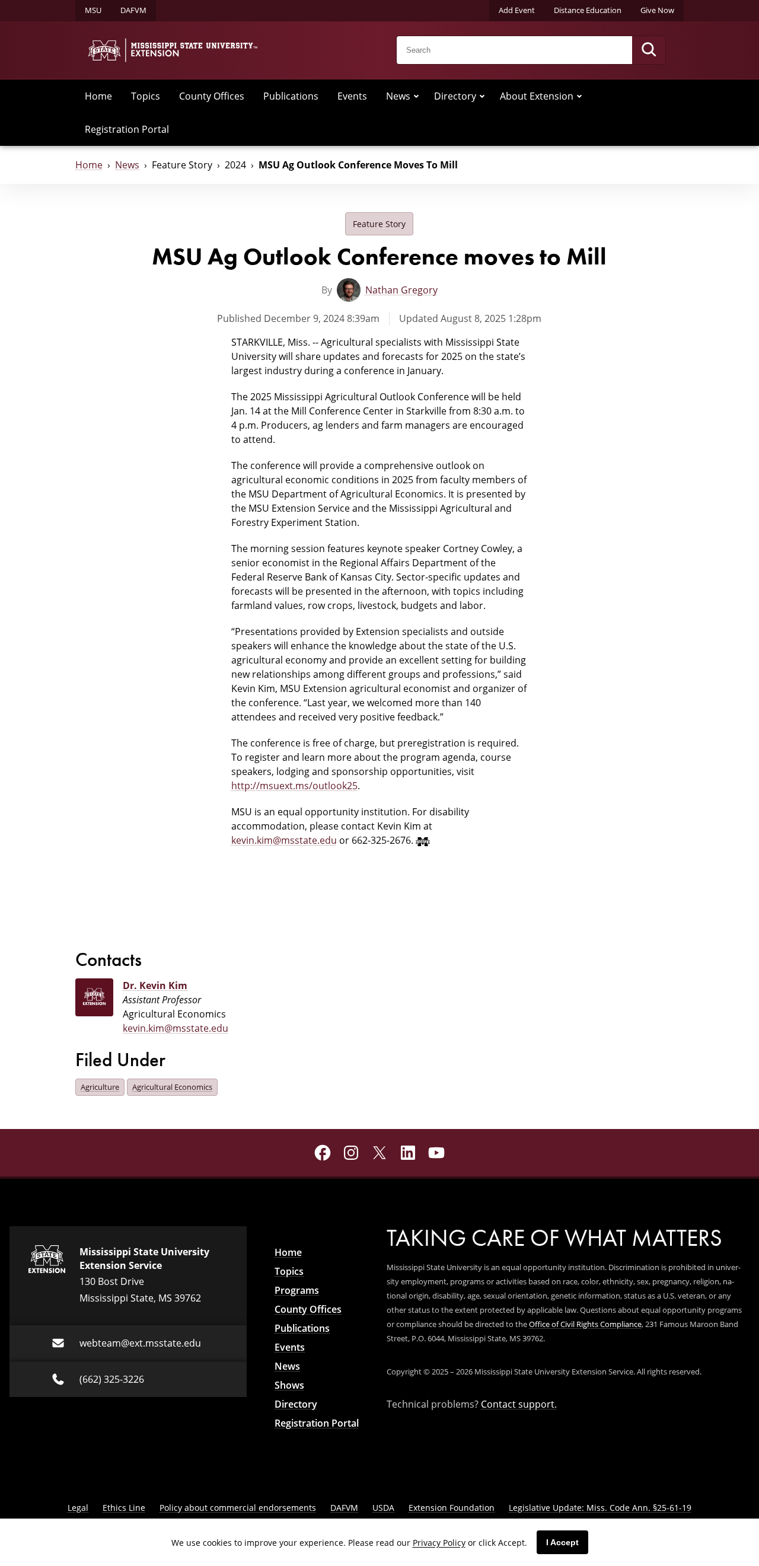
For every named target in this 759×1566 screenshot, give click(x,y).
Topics (145, 96)
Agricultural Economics (172, 1087)
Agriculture (100, 1087)
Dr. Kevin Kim (155, 985)
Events (352, 96)
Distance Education (587, 10)
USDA (383, 1507)
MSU (93, 10)
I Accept (562, 1542)
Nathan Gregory (401, 289)
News (398, 96)
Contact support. (519, 1404)
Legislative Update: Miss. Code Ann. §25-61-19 (600, 1507)
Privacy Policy (439, 1542)
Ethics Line (124, 1507)
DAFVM (133, 10)
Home (98, 96)
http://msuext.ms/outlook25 (294, 785)
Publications (290, 96)
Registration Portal (127, 129)
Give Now (657, 10)
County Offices (211, 96)
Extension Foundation (452, 1507)
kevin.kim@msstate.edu (284, 840)
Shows (289, 1385)
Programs (297, 1290)
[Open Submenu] (416, 96)
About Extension (536, 96)
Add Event (517, 10)
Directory (455, 96)
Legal (78, 1507)
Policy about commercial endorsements (238, 1507)
